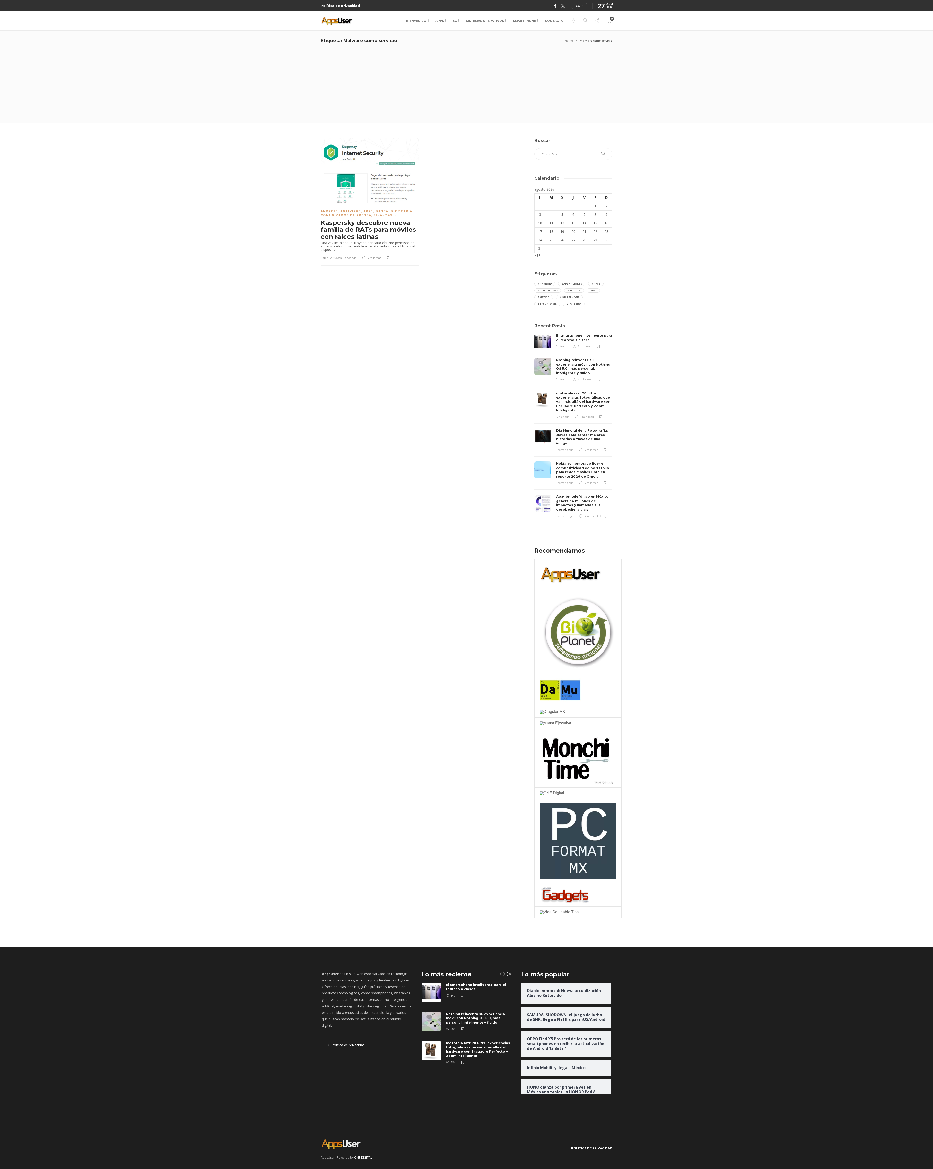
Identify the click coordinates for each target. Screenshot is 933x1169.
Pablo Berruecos (331, 258)
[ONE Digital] (552, 793)
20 (573, 231)
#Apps (596, 283)
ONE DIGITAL (363, 1157)
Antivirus (350, 211)
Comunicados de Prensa (346, 215)
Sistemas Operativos (485, 21)
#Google (573, 290)
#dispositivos (548, 290)
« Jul (537, 255)
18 (551, 231)
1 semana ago (564, 450)
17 (540, 231)
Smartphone (524, 21)
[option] (466, 1024)
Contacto (554, 21)
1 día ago (561, 346)
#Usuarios (573, 304)
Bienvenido (416, 21)
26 (562, 240)
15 (595, 223)
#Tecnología (547, 304)
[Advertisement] (466, 87)
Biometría (401, 211)
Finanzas (383, 215)
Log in (579, 6)
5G (455, 21)
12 (562, 223)
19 (562, 231)
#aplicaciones (572, 283)
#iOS (593, 290)
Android (329, 211)
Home (569, 40)
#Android (545, 283)
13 (573, 223)
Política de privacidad (340, 6)
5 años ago (349, 258)
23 (606, 231)
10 (540, 223)
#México (544, 297)
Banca (382, 211)
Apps (439, 21)
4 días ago (562, 416)
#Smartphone (569, 297)
